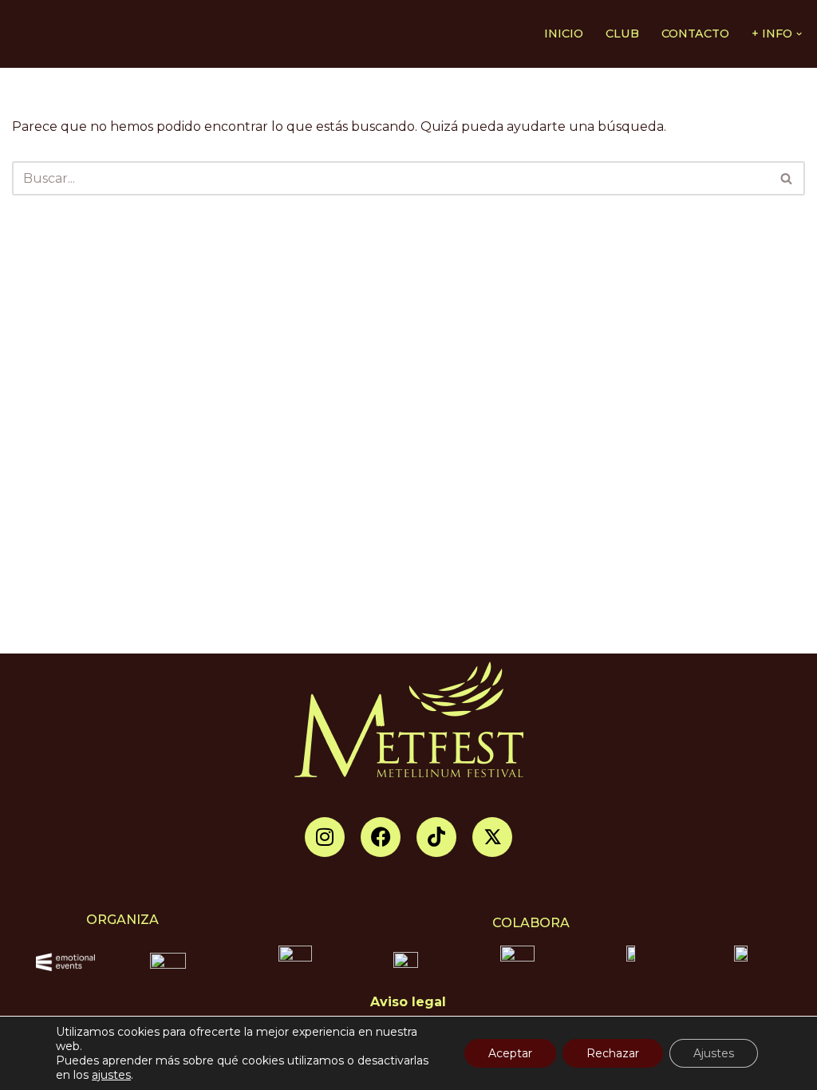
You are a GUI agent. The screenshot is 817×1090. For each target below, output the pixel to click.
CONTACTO (695, 33)
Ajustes (713, 1053)
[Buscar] (787, 178)
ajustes (111, 1075)
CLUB (622, 33)
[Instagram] (325, 837)
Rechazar (612, 1053)
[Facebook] (381, 837)
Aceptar (510, 1053)
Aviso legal (408, 1001)
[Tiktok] (436, 837)
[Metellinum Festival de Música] (56, 33)
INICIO (563, 33)
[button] (799, 34)
